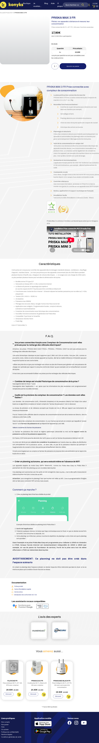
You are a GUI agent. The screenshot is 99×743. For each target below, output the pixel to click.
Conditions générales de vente (11, 737)
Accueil (2, 12)
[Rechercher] (82, 5)
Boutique (26, 3)
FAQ (2, 727)
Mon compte (5, 722)
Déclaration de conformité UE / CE (25, 595)
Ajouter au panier (73, 66)
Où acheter (5, 729)
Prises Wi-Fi (10, 12)
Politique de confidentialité (10, 732)
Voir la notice (18, 592)
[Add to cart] (19, 696)
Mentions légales (6, 734)
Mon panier (5, 724)
